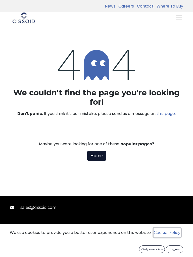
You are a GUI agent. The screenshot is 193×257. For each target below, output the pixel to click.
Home (96, 155)
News (110, 6)
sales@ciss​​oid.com (38, 207)
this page (166, 113)
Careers (125, 6)
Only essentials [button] (152, 249)
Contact (144, 6)
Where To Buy (169, 6)
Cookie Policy (167, 232)
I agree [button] (174, 249)
